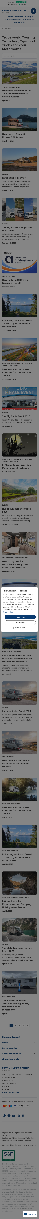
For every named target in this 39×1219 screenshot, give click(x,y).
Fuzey (23, 41)
